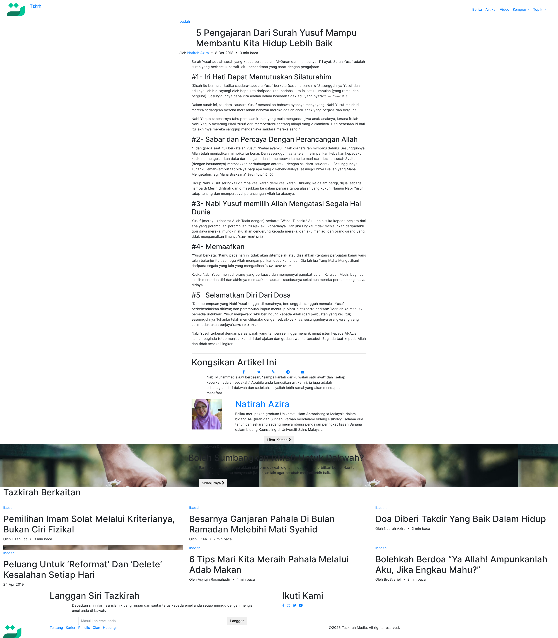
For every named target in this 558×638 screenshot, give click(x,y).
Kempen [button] (520, 9)
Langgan (237, 621)
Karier (70, 627)
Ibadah (184, 21)
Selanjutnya (212, 483)
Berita (477, 9)
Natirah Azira (198, 53)
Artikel (490, 9)
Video (504, 9)
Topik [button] (538, 9)
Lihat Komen (278, 440)
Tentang (56, 627)
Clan (96, 627)
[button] (549, 9)
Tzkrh (35, 6)
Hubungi (110, 627)
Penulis (84, 627)
